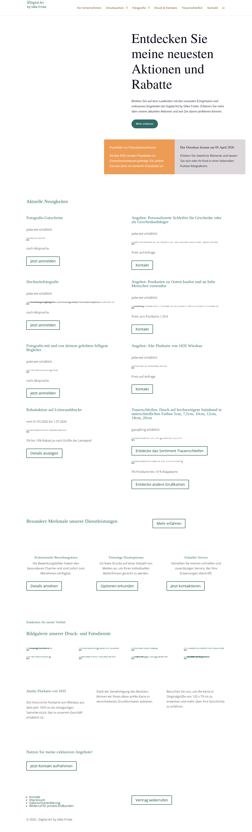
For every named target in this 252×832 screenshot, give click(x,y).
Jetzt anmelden (43, 261)
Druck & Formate (165, 8)
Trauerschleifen (192, 8)
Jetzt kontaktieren (186, 585)
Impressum (37, 800)
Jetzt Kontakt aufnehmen (51, 765)
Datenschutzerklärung (44, 803)
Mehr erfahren (144, 123)
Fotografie (139, 8)
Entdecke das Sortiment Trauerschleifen (169, 450)
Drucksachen (115, 8)
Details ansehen (44, 585)
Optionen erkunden (117, 585)
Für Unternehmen (89, 8)
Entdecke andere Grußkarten (160, 484)
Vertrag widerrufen (152, 800)
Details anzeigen (44, 453)
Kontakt (212, 8)
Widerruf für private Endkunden (51, 806)
